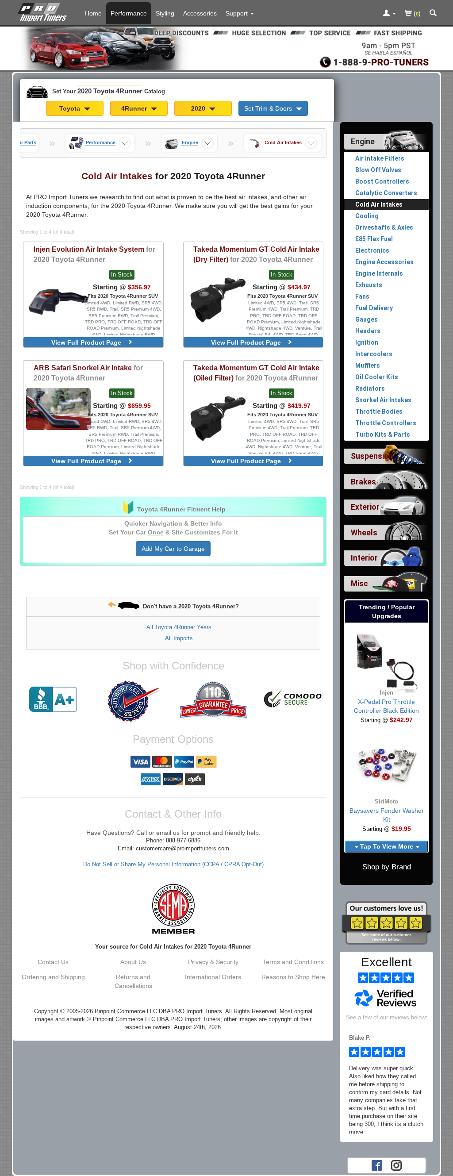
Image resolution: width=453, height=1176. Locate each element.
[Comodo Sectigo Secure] (293, 699)
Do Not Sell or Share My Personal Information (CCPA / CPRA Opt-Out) (173, 864)
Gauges (366, 319)
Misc (359, 583)
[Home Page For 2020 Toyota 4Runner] (44, 11)
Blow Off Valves (378, 169)
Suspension (372, 456)
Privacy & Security (213, 961)
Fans (362, 296)
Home (93, 13)
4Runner (135, 108)
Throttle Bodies (379, 411)
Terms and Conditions (293, 961)
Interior (364, 557)
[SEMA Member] (173, 908)
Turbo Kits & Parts (382, 434)
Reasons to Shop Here (293, 976)
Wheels (364, 532)
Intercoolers (373, 353)
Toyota (70, 108)
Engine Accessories (384, 261)
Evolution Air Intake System (94, 254)
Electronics (372, 250)
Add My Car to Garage (173, 548)
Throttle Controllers (385, 423)
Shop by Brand (386, 867)
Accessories (200, 13)
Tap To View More (386, 846)
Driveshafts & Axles (384, 227)
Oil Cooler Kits (376, 376)
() (416, 13)
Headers (367, 330)
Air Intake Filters (379, 158)
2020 (199, 108)
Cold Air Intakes (379, 204)
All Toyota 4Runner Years (178, 627)
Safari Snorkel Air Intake (88, 373)
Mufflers (367, 365)
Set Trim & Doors (269, 108)
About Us (133, 961)
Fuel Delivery (374, 307)
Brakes (363, 481)
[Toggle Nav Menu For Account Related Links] (389, 13)
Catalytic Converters (386, 192)
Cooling (367, 215)
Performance (129, 13)
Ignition (366, 342)
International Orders (213, 976)
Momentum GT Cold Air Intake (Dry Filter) (256, 254)
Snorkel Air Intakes (383, 400)
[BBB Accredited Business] (53, 699)
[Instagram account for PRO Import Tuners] (396, 1164)
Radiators (370, 388)
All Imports (179, 638)
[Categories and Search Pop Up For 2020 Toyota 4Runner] (433, 13)
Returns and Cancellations (133, 981)
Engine (363, 141)
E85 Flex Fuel (374, 238)
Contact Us (53, 961)
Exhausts (368, 284)
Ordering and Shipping (53, 976)
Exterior (365, 507)
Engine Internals (379, 273)
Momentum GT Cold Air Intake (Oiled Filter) (256, 373)
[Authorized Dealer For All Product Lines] (133, 701)
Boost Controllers (382, 181)
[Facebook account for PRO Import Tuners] (377, 1164)
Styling (165, 13)
